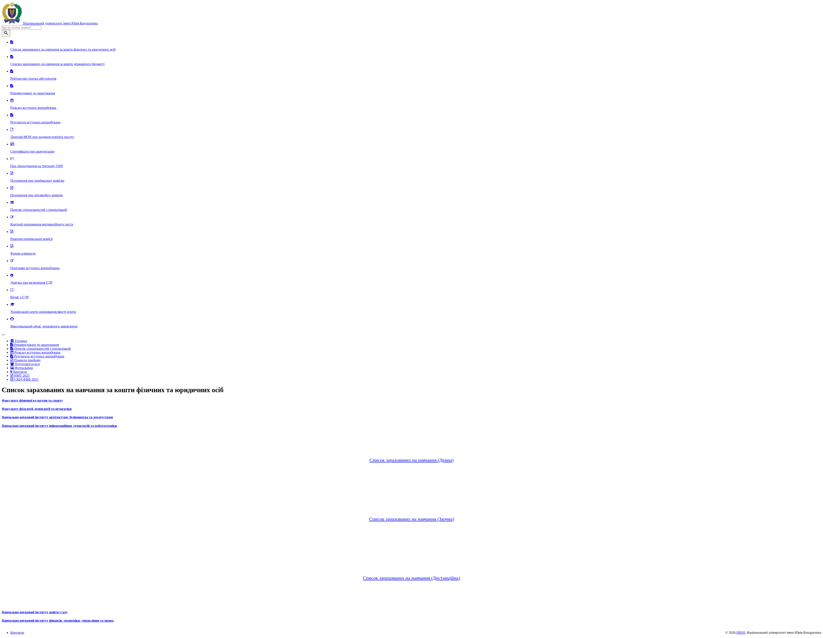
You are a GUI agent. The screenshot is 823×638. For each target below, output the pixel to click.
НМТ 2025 (21, 375)
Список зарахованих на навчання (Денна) (411, 460)
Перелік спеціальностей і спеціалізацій (42, 348)
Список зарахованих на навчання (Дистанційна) (411, 578)
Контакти (19, 372)
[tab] (411, 400)
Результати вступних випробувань (38, 356)
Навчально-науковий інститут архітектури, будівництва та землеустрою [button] (57, 417)
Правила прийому (27, 360)
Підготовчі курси (27, 364)
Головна (20, 341)
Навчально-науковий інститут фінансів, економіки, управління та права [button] (58, 620)
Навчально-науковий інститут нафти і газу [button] (35, 612)
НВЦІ (740, 632)
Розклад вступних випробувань (37, 352)
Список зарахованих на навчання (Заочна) (411, 519)
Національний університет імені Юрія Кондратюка (60, 23)
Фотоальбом (23, 368)
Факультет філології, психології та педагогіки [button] (37, 409)
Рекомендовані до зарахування (36, 345)
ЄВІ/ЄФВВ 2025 (25, 379)
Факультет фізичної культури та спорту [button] (32, 400)
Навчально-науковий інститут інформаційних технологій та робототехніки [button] (59, 426)
